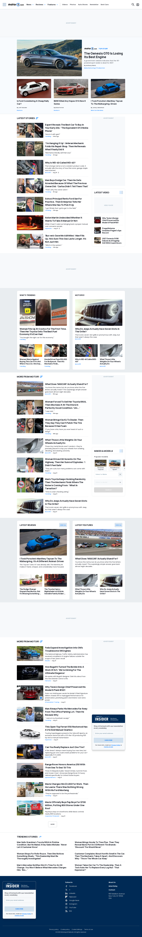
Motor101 (48, 172)
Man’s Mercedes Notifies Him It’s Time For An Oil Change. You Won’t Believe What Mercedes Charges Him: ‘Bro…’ (41, 867)
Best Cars (105, 5)
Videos (65, 5)
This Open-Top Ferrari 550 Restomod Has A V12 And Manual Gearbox (66, 728)
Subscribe (108, 740)
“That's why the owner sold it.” (56, 190)
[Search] (133, 4)
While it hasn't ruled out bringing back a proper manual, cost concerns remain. (66, 225)
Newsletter (94, 5)
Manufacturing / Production (94, 68)
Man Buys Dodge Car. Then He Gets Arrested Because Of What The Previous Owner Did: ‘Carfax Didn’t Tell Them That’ (66, 183)
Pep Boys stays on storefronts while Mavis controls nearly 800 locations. (64, 813)
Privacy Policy (115, 745)
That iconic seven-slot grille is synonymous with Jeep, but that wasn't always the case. (66, 508)
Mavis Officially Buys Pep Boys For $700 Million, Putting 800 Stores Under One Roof (65, 805)
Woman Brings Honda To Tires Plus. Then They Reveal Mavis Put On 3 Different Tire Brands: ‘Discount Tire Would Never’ (97, 844)
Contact (112, 890)
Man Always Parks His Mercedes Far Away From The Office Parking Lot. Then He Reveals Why (66, 711)
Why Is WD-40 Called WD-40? (60, 162)
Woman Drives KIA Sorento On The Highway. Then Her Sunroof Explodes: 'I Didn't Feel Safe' (65, 462)
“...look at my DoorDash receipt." (57, 718)
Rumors (20, 110)
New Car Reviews (97, 110)
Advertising (113, 886)
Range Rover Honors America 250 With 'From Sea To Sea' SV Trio (65, 766)
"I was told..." (49, 411)
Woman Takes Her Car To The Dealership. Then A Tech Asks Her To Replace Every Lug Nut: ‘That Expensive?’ (98, 867)
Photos (73, 5)
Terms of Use (108, 747)
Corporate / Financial (52, 816)
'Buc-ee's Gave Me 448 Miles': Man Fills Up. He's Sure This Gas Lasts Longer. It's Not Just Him (65, 238)
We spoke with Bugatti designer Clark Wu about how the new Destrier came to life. (65, 677)
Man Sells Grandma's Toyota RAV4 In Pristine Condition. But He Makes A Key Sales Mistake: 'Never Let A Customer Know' (42, 844)
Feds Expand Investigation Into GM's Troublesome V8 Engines (64, 649)
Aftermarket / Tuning (52, 702)
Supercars (48, 228)
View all (63, 525)
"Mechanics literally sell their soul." (58, 153)
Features (52, 4)
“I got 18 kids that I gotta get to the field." (61, 208)
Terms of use (88, 929)
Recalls (47, 661)
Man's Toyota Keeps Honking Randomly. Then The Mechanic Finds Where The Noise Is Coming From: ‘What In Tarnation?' (65, 484)
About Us (112, 882)
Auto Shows (83, 5)
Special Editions (50, 777)
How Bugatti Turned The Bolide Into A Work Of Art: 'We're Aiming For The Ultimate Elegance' (64, 670)
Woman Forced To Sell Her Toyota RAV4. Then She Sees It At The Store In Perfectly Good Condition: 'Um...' (66, 404)
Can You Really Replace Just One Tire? (65, 747)
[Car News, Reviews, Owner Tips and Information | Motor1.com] (16, 5)
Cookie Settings (77, 929)
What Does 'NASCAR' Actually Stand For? (66, 384)
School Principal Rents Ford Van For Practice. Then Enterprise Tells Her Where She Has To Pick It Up (63, 201)
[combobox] (108, 474)
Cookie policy (65, 929)
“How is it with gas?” (52, 134)
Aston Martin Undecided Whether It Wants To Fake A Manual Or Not (63, 219)
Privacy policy (54, 929)
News (29, 4)
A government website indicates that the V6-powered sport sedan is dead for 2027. (101, 62)
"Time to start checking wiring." (57, 492)
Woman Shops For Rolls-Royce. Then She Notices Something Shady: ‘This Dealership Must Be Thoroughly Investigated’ (40, 856)
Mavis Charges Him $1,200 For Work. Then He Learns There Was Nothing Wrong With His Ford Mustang (66, 787)
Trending (48, 136)
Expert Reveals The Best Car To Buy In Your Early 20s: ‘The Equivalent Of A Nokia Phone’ (66, 127)
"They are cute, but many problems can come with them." (65, 470)
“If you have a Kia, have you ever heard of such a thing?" (64, 430)
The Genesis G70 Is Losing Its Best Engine (103, 55)
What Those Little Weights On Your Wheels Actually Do (63, 441)
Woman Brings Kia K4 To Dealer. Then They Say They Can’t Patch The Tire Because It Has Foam (64, 422)
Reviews (39, 4)
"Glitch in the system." (53, 245)
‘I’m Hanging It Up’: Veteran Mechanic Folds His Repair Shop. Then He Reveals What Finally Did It (65, 146)
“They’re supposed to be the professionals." (62, 793)
